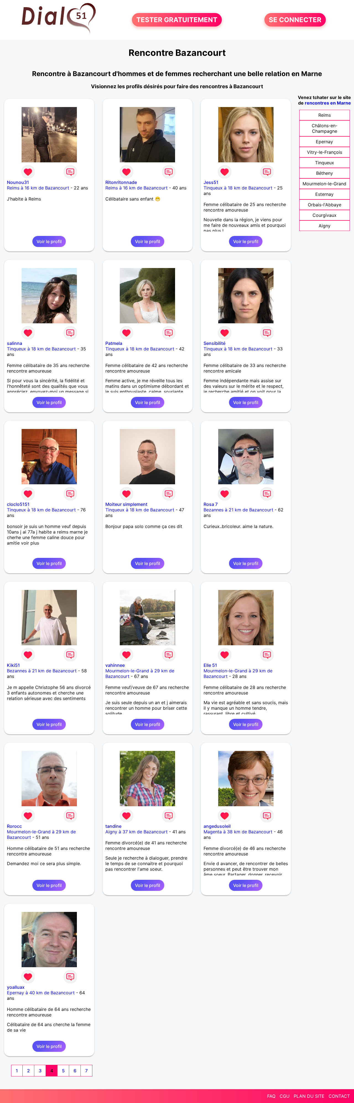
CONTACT (339, 1096)
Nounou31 (18, 182)
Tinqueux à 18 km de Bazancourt (238, 188)
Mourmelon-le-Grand (324, 183)
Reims (324, 115)
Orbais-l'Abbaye (324, 204)
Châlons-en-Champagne (324, 128)
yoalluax (16, 987)
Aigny (324, 225)
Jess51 (211, 182)
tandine (113, 826)
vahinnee (115, 665)
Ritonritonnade (121, 182)
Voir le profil (49, 241)
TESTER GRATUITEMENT (176, 20)
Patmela (113, 343)
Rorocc (14, 826)
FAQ (271, 1096)
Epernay (324, 141)
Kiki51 (13, 665)
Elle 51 (210, 665)
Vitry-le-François (324, 152)
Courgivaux (325, 215)
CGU (285, 1096)
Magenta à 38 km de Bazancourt (238, 831)
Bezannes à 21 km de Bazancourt (238, 510)
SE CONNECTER (295, 20)
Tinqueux (324, 162)
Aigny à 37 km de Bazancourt (136, 831)
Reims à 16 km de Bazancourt (38, 188)
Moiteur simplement (126, 504)
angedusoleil (217, 826)
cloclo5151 (18, 504)
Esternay (324, 194)
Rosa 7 (211, 504)
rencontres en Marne (328, 103)
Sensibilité (214, 343)
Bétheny (324, 173)
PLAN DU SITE (309, 1096)
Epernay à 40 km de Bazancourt (41, 992)
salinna (14, 343)
